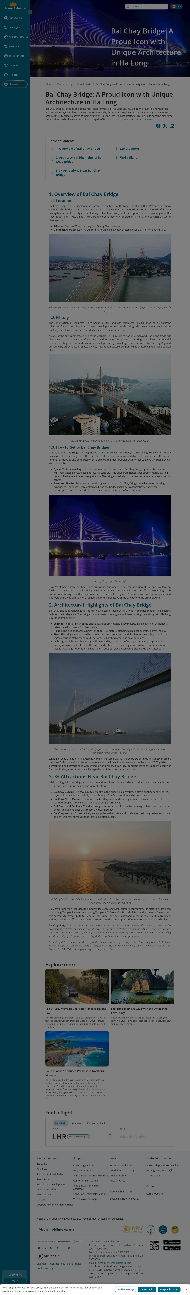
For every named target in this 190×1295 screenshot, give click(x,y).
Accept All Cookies (169, 1289)
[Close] (186, 1289)
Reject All (147, 1289)
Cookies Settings (125, 1289)
